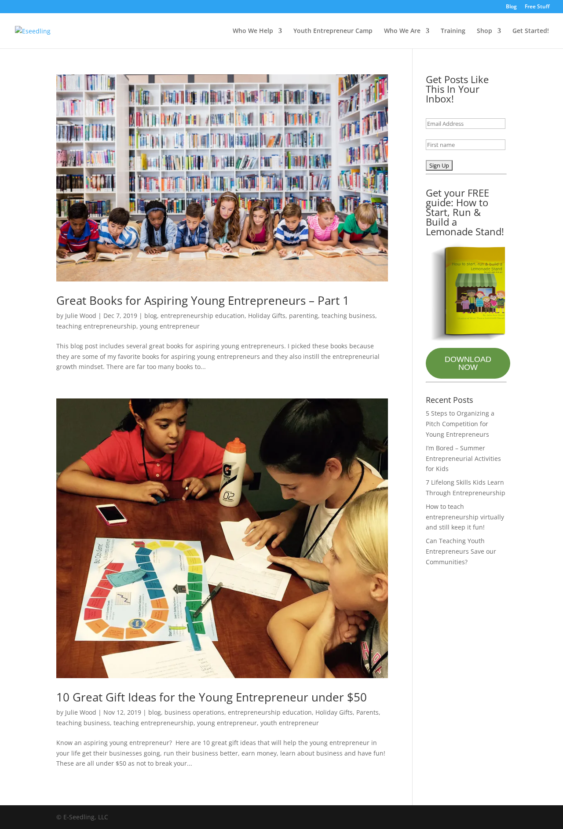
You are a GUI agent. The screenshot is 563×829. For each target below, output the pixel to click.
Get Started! (530, 31)
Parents (367, 712)
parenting (303, 315)
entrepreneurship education (203, 315)
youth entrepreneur (289, 723)
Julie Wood (80, 315)
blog (150, 315)
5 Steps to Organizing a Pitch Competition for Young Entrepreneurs (460, 423)
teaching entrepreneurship (96, 326)
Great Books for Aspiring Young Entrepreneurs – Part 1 (202, 300)
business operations (194, 712)
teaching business (348, 315)
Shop (484, 31)
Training (453, 31)
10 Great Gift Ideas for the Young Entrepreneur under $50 (211, 697)
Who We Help (253, 31)
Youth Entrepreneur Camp (333, 31)
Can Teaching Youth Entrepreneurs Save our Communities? (461, 551)
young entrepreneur (170, 326)
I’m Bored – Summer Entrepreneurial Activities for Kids (463, 458)
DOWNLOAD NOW (468, 363)
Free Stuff (537, 7)
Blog (511, 7)
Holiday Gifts (266, 315)
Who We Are (402, 31)
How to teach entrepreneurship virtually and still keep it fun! (465, 517)
